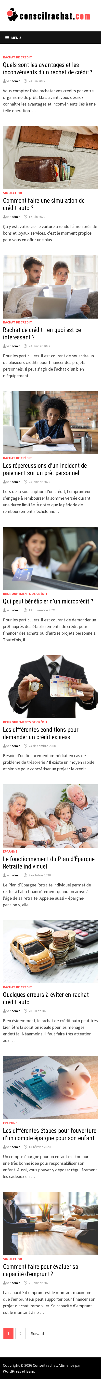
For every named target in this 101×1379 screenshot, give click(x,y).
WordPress (12, 1371)
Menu (16, 37)
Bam (30, 1371)
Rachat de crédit (17, 57)
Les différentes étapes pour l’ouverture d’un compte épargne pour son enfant (49, 1134)
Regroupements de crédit (25, 593)
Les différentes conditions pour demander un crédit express (40, 733)
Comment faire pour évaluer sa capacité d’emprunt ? (40, 1270)
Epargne (10, 851)
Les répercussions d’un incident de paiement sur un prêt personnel (45, 469)
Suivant (37, 1333)
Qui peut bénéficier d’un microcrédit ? (48, 601)
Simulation (12, 193)
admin (16, 81)
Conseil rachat (45, 1365)
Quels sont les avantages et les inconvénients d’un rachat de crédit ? (47, 68)
